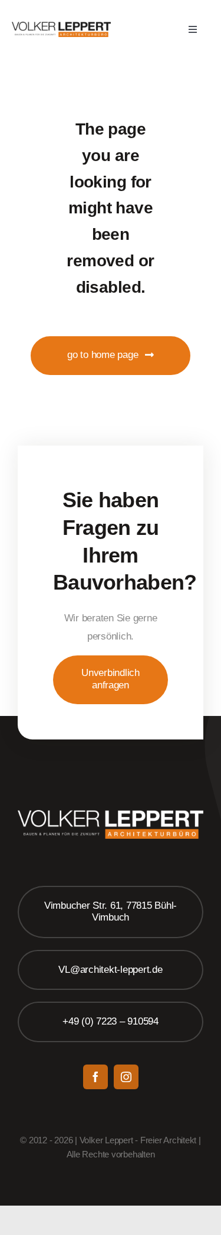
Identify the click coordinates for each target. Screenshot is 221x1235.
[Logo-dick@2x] (61, 26)
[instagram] (126, 1077)
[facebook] (95, 1077)
